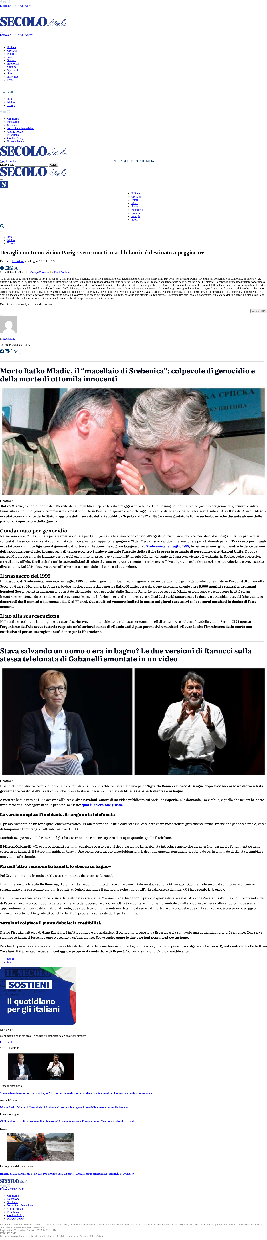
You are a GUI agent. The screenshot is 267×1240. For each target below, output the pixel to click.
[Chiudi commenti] (1, 315)
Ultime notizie (15, 131)
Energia (135, 216)
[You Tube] (5, 2)
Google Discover (39, 272)
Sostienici (12, 125)
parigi (10, 958)
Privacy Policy (15, 141)
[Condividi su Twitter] (16, 268)
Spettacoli (13, 70)
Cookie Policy (15, 138)
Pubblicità (13, 134)
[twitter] (9, 2)
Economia (13, 63)
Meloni (11, 102)
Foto (10, 79)
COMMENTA (259, 311)
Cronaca (12, 50)
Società (11, 60)
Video (10, 57)
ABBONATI (16, 5)
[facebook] (1, 2)
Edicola (4, 5)
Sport (10, 73)
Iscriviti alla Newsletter (20, 128)
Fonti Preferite (61, 272)
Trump (11, 105)
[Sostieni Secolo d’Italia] (38, 1023)
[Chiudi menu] (1, 32)
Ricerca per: (7, 164)
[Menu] (1, 179)
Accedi (29, 5)
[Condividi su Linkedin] (7, 268)
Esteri (10, 53)
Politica (11, 47)
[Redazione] (8, 332)
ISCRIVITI (6, 1042)
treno (10, 962)
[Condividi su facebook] (2, 268)
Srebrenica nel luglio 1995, (168, 546)
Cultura (11, 66)
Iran (9, 98)
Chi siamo (13, 118)
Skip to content (8, 161)
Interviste (12, 76)
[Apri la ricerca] (2, 227)
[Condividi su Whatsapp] (11, 268)
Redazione (13, 121)
